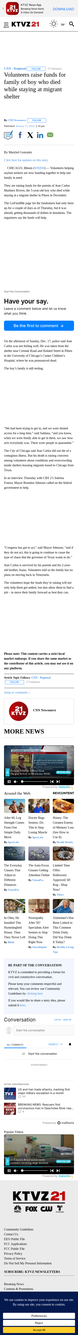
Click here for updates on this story (26, 160)
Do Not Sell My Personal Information (28, 1263)
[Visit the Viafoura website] (65, 1123)
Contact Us (11, 1234)
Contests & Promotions (18, 1289)
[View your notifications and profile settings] (70, 1044)
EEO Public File (14, 1239)
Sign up (67, 1019)
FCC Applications (15, 1244)
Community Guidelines (18, 1229)
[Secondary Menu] (9, 24)
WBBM (39, 168)
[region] (39, 1072)
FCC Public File (14, 1248)
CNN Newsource (17, 120)
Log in (57, 1019)
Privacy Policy (13, 1253)
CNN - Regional (41, 677)
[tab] (15, 1044)
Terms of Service (14, 1258)
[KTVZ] (27, 24)
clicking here (35, 993)
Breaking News (14, 1284)
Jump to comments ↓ (17, 692)
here (22, 1005)
